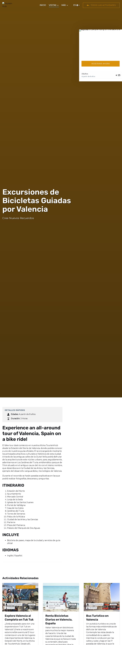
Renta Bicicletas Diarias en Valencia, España (58, 619)
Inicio (43, 5)
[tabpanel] (100, 43)
